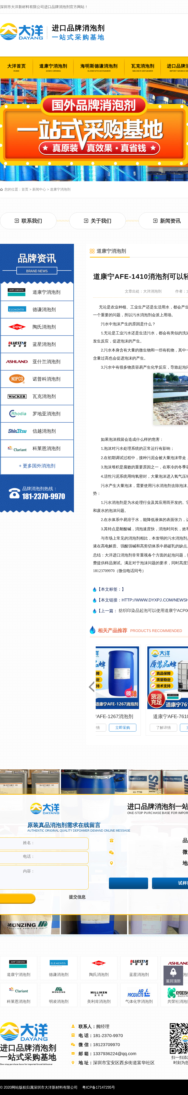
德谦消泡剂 (59, 974)
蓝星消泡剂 (139, 974)
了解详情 (116, 727)
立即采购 (146, 727)
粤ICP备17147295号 (98, 1087)
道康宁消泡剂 (60, 189)
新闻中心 (39, 189)
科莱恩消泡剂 (18, 1001)
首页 (25, 189)
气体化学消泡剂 (139, 1001)
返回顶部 (173, 981)
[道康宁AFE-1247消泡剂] (131, 677)
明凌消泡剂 (59, 1001)
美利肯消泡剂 (99, 1001)
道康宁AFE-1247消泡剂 (131, 716)
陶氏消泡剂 (99, 974)
